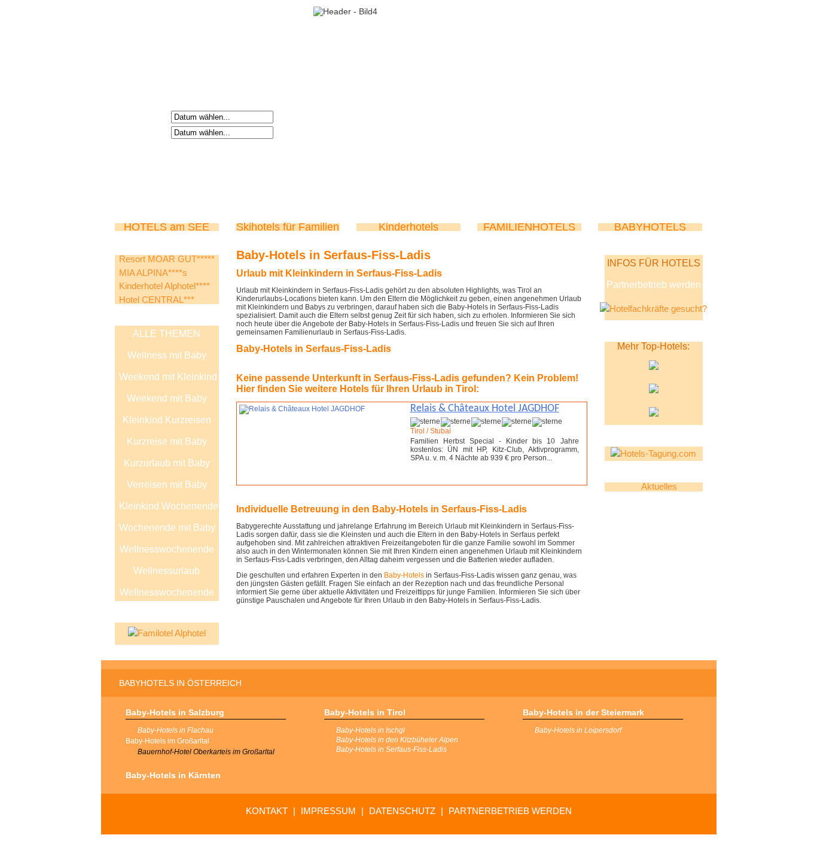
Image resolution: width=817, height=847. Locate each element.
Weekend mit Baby (167, 398)
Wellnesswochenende (167, 549)
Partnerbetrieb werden (653, 285)
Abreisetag (145, 131)
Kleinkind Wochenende (168, 506)
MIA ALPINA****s (153, 273)
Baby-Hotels (404, 575)
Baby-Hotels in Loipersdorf (578, 730)
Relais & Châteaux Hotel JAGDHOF (484, 408)
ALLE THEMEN (166, 334)
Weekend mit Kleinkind (168, 377)
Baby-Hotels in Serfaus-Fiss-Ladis (391, 749)
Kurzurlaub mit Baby (167, 463)
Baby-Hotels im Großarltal (167, 741)
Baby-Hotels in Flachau (176, 730)
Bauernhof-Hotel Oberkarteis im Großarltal (206, 752)
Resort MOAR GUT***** (167, 259)
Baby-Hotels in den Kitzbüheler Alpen (397, 740)
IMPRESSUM (328, 811)
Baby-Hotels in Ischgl (370, 730)
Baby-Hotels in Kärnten (173, 775)
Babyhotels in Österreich (180, 683)
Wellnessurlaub (166, 571)
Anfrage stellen (538, 478)
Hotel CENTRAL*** (156, 300)
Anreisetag (145, 116)
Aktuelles (659, 486)
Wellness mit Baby (166, 355)
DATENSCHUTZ (402, 811)
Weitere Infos (450, 478)
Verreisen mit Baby (167, 484)
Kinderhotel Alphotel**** (164, 286)
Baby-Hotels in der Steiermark (583, 712)
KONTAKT (267, 811)
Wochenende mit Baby (167, 528)
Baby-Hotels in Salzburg (175, 712)
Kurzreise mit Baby (167, 441)
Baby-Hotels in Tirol (365, 712)
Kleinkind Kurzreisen (167, 420)
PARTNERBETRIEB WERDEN (510, 811)
